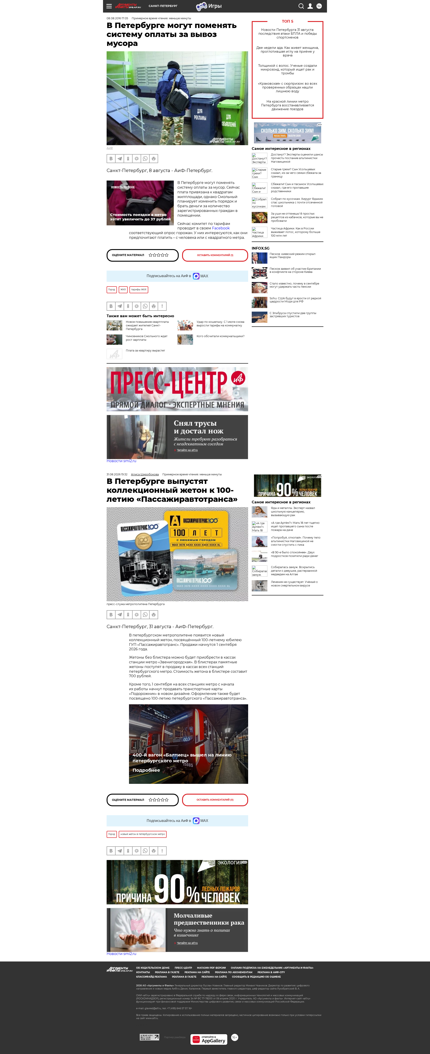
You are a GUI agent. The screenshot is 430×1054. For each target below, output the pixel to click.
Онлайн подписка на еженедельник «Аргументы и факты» (272, 967)
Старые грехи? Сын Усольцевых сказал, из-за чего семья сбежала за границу (296, 173)
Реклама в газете (167, 972)
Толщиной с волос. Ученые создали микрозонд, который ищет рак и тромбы (287, 69)
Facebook (221, 228)
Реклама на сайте (197, 972)
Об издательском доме (153, 967)
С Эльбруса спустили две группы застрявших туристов (293, 315)
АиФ (110, 148)
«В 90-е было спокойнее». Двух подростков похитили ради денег (294, 554)
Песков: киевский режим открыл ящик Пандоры (293, 255)
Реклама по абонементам (233, 972)
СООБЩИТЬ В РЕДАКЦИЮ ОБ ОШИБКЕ (256, 976)
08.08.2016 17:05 (117, 18)
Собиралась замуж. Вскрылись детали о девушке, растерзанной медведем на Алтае (294, 570)
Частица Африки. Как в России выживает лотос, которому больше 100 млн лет (295, 232)
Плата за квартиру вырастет (145, 350)
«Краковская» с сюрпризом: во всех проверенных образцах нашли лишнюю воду (287, 87)
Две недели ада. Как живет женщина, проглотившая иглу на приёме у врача (287, 51)
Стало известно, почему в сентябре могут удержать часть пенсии (294, 285)
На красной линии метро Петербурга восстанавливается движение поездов (287, 105)
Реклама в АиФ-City (271, 972)
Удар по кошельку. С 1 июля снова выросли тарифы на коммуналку (220, 323)
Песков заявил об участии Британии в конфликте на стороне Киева (295, 270)
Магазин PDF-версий (211, 967)
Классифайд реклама (151, 976)
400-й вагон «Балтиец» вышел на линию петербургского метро (182, 757)
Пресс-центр (183, 967)
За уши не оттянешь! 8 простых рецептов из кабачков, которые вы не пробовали (297, 217)
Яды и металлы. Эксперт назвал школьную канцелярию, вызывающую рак (293, 511)
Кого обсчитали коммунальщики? (221, 336)
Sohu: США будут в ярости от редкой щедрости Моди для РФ (295, 300)
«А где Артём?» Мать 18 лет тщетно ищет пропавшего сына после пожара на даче (295, 526)
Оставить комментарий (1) (215, 255)
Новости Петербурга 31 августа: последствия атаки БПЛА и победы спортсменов (287, 33)
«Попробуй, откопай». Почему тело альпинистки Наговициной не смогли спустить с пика (295, 541)
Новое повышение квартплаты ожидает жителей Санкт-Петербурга (147, 325)
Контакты (143, 972)
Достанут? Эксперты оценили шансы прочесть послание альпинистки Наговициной (297, 158)
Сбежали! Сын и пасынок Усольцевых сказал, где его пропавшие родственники (297, 187)
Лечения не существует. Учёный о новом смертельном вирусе (294, 583)
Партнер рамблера (174, 1037)
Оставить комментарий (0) (215, 799)
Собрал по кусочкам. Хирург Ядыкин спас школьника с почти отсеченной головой (297, 202)
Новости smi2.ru (121, 461)
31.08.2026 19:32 (117, 474)
